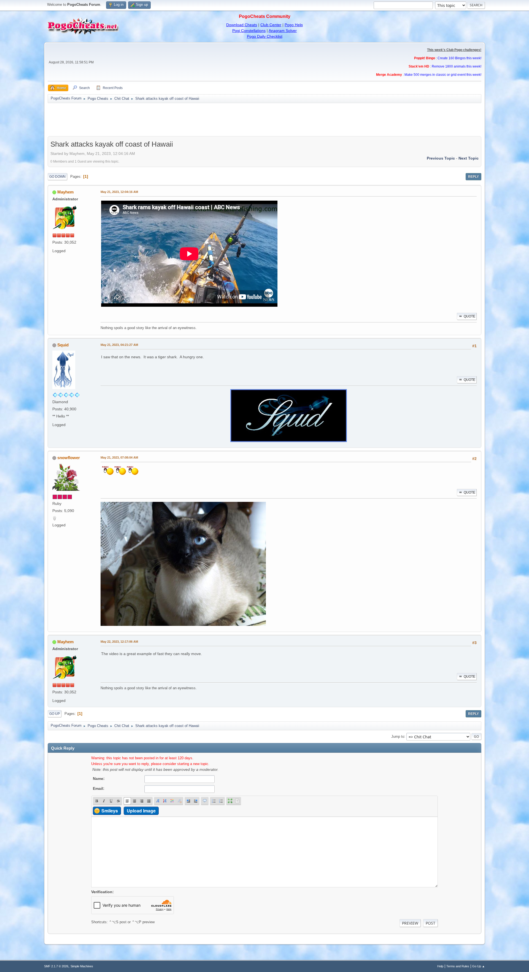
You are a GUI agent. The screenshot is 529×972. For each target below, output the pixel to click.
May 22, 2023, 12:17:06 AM (119, 641)
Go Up (54, 714)
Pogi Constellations (249, 30)
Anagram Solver (283, 30)
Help (440, 966)
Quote (469, 316)
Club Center (270, 25)
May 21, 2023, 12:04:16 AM (119, 191)
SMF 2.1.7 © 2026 (56, 966)
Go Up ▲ (478, 966)
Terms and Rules (457, 966)
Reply (473, 177)
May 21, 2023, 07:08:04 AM (119, 457)
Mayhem (65, 192)
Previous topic (441, 158)
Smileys (109, 810)
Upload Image (141, 810)
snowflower (68, 457)
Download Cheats (241, 25)
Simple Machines (82, 966)
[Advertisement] (264, 119)
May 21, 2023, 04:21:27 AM (119, 344)
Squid (63, 345)
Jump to (397, 736)
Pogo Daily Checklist (264, 36)
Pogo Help (294, 25)
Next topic (468, 158)
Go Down (57, 177)
